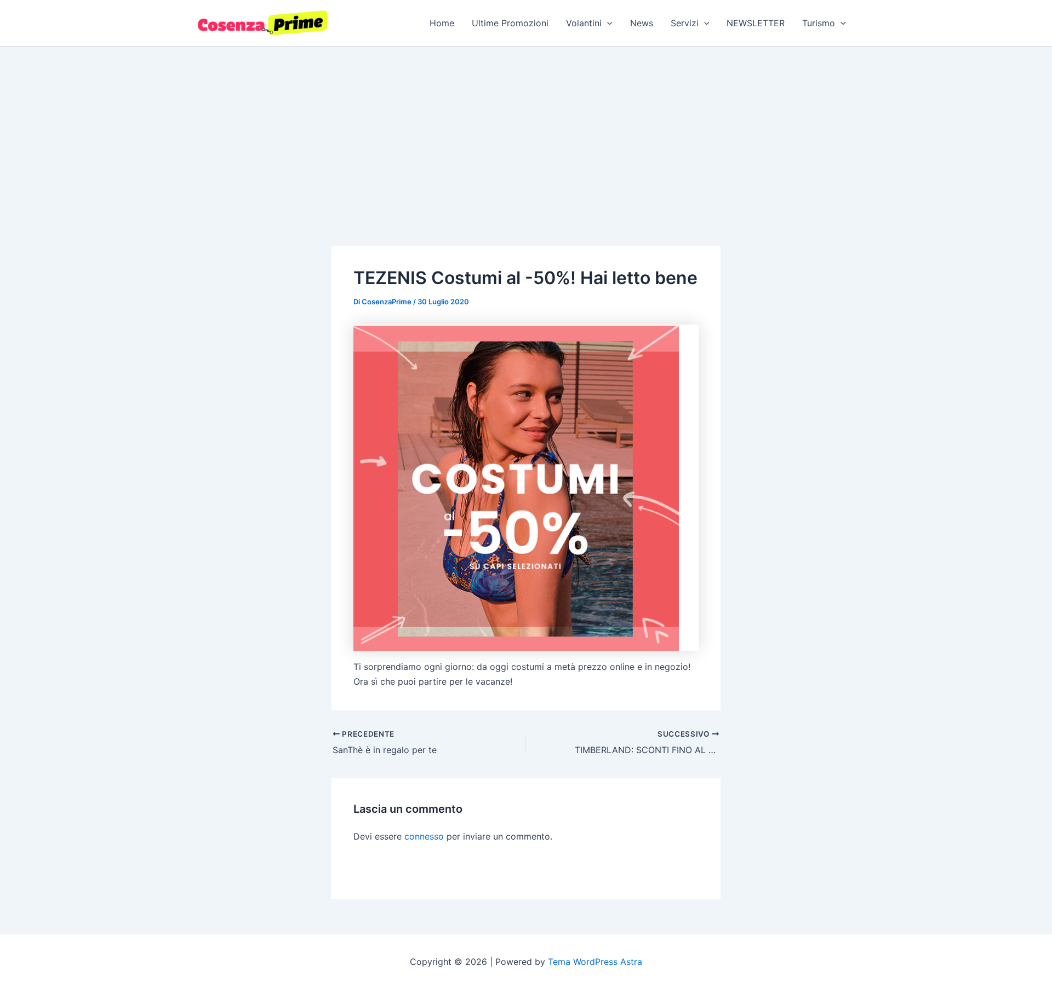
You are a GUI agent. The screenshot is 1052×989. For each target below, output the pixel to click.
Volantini (584, 23)
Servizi (685, 23)
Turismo (818, 23)
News (641, 23)
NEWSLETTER (756, 23)
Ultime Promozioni (510, 23)
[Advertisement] (526, 128)
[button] (607, 23)
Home (442, 23)
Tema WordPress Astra (595, 961)
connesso (424, 836)
